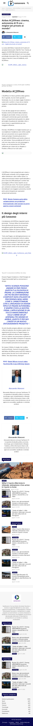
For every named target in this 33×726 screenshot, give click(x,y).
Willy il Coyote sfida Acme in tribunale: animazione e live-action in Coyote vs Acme (16, 485)
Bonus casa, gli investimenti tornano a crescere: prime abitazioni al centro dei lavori (21, 503)
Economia (4, 506)
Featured (15, 572)
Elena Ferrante (6, 489)
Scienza (4, 480)
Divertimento (9, 8)
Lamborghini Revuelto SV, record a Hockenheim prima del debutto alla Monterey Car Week (21, 577)
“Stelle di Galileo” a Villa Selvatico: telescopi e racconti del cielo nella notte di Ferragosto (21, 513)
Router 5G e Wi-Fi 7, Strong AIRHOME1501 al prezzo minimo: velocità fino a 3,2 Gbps (20, 494)
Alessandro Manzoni (13, 32)
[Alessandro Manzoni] (3, 32)
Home (3, 8)
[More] (25, 37)
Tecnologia (5, 496)
